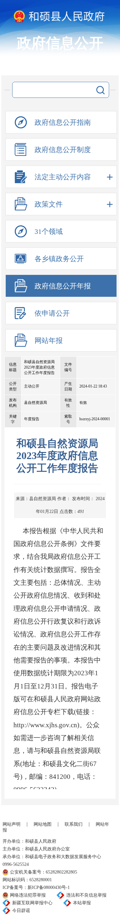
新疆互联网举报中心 (32, 902)
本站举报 (82, 902)
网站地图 (43, 824)
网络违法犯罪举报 (28, 895)
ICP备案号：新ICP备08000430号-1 (36, 887)
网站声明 (11, 824)
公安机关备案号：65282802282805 (43, 872)
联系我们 (74, 824)
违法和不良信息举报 (86, 895)
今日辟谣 (21, 910)
